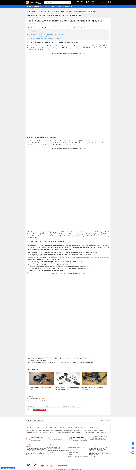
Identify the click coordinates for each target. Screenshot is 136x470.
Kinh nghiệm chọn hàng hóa (51, 15)
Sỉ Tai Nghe (63, 428)
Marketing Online (66, 11)
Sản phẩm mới (77, 430)
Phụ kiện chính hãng (50, 6)
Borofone (29, 432)
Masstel (101, 430)
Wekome (95, 430)
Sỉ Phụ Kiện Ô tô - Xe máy (81, 428)
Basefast (35, 432)
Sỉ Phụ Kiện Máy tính (32, 430)
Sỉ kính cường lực (94, 428)
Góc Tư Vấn (91, 11)
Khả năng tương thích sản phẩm (71, 15)
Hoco (84, 430)
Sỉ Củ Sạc (45, 428)
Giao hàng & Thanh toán (73, 450)
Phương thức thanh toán (101, 436)
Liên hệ (73, 6)
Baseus (89, 430)
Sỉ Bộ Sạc (39, 428)
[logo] (34, 2)
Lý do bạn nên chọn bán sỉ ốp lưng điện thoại (41, 36)
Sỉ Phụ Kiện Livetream (56, 430)
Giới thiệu (70, 454)
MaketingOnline (80, 432)
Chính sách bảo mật (72, 449)
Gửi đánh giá (42, 409)
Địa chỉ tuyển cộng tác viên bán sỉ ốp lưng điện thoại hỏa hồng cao (46, 34)
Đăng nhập (90, 3)
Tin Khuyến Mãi (44, 432)
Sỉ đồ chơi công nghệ (44, 430)
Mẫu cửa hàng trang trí (34, 15)
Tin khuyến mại (31, 11)
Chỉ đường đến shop (51, 452)
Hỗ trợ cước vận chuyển (37, 437)
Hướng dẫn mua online (73, 452)
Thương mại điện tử (80, 11)
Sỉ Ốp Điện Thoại (68, 430)
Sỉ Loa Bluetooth (31, 428)
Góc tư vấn (52, 432)
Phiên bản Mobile (51, 454)
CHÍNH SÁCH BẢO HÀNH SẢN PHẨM (76, 447)
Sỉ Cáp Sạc (70, 428)
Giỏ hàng (106, 2)
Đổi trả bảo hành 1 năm (57, 438)
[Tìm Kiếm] (69, 2)
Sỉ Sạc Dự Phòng (54, 428)
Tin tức (67, 6)
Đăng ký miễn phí (92, 1)
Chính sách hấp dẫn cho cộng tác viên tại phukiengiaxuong (45, 38)
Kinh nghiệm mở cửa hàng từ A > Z (65, 432)
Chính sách (60, 6)
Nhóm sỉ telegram (104, 420)
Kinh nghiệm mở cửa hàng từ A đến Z (48, 11)
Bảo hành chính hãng (78, 437)
